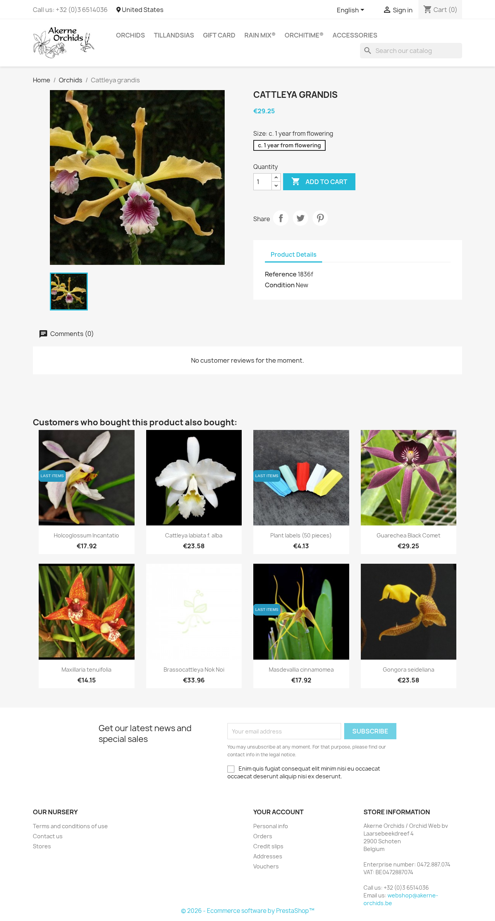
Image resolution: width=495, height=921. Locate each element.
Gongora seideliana (408, 669)
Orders (262, 836)
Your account (278, 812)
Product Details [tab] (293, 255)
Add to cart (319, 181)
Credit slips (268, 846)
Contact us (48, 836)
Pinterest (320, 218)
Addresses (267, 856)
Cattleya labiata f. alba (193, 535)
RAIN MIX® (260, 35)
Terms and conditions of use (70, 826)
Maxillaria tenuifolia (86, 669)
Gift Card (219, 35)
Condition (280, 285)
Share (280, 218)
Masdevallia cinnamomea (301, 669)
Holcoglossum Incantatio (86, 535)
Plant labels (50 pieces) (301, 535)
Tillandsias (174, 35)
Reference (281, 274)
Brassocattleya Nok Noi (194, 669)
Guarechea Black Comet (408, 535)
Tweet (300, 218)
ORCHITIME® (304, 35)
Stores (42, 846)
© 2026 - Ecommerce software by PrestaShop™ (247, 911)
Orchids (130, 35)
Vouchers (266, 866)
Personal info (270, 826)
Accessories (355, 35)
